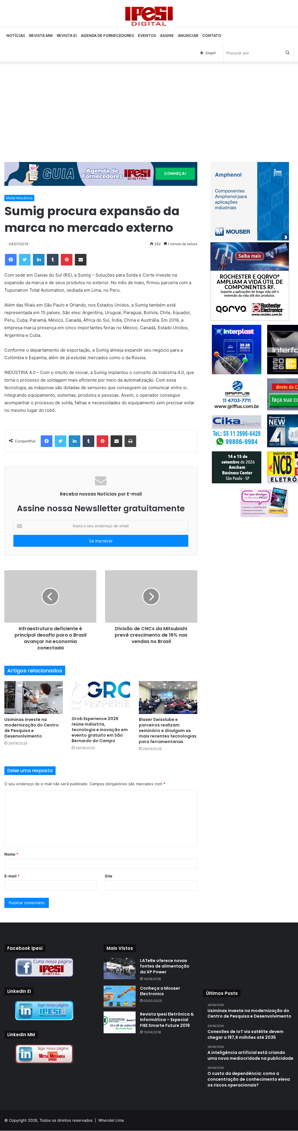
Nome (11, 854)
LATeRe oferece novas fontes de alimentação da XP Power (164, 966)
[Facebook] (11, 260)
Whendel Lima (111, 1120)
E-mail (11, 876)
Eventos (147, 35)
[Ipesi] (149, 14)
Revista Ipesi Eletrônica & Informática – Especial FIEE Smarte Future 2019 (167, 1019)
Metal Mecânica (19, 198)
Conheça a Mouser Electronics (160, 991)
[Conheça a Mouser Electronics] (120, 996)
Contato (211, 35)
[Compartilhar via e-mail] (80, 260)
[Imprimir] (130, 441)
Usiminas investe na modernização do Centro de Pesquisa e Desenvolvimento (31, 728)
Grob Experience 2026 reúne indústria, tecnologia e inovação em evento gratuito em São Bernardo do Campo (100, 730)
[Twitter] (25, 260)
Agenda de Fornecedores (107, 35)
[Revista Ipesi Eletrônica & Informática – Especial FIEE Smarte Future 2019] (120, 1022)
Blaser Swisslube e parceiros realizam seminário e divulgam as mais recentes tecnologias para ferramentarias (167, 730)
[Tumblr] (52, 260)
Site (108, 876)
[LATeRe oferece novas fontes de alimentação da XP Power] (120, 968)
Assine (167, 35)
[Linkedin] (39, 260)
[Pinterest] (66, 260)
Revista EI (67, 35)
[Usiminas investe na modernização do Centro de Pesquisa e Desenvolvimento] (33, 697)
